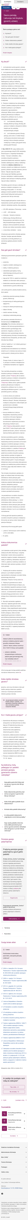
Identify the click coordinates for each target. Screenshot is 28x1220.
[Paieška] (14, 7)
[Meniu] (18, 7)
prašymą (16, 888)
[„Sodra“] (5, 4)
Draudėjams (20, 1)
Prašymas (4, 382)
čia (22, 579)
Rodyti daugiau (7, 664)
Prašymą (13, 375)
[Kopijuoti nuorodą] (26, 62)
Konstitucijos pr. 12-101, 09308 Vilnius (11, 1188)
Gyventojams (7, 1)
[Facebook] (2, 1194)
